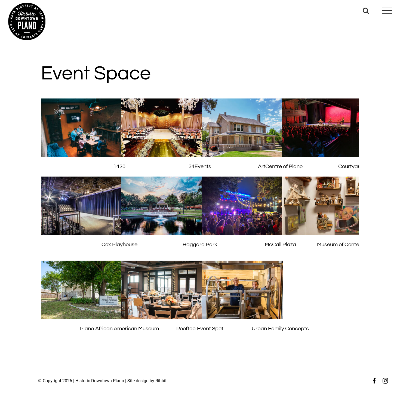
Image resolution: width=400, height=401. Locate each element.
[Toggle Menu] (386, 11)
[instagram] (385, 381)
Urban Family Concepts (280, 328)
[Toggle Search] (366, 10)
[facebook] (374, 381)
